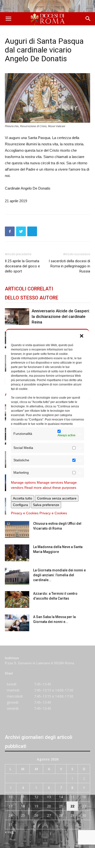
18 (23, 806)
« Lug (9, 832)
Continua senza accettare (56, 498)
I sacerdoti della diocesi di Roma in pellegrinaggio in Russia (69, 266)
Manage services (50, 482)
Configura (20, 505)
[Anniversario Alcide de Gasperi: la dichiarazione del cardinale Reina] (17, 316)
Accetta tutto (22, 498)
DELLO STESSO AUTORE (31, 298)
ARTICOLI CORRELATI (29, 289)
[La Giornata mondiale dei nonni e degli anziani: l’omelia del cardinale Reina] (17, 576)
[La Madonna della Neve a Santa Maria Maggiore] (17, 552)
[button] (81, 335)
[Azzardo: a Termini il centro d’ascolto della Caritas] (17, 599)
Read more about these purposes (50, 488)
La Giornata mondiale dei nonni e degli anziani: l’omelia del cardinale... (59, 575)
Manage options (23, 482)
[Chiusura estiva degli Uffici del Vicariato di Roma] (17, 529)
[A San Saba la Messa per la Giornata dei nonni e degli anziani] (17, 622)
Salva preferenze (46, 505)
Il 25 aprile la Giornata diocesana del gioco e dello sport (22, 266)
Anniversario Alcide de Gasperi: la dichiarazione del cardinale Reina (61, 316)
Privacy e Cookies (24, 513)
